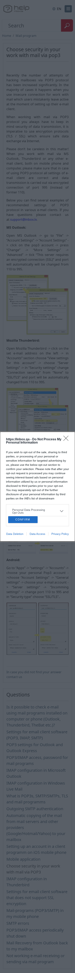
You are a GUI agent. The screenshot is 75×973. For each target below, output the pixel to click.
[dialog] (37, 486)
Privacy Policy (60, 533)
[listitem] (37, 511)
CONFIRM (22, 519)
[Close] (67, 439)
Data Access (37, 533)
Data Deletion (14, 533)
